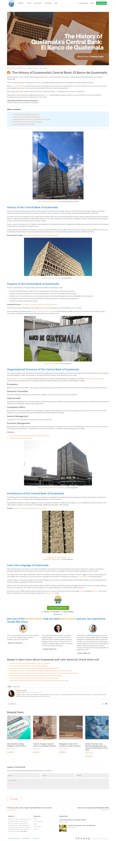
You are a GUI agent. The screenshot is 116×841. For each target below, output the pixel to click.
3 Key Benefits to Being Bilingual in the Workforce (16, 745)
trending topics (12, 704)
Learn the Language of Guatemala (23, 124)
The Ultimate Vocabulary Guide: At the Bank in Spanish (40, 235)
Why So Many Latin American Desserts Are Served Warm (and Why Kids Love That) (35, 676)
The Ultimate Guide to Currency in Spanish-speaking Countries (29, 436)
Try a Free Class (101, 3)
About (35, 819)
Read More (10, 752)
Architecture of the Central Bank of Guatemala (27, 122)
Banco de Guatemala (51, 278)
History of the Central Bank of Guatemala (26, 114)
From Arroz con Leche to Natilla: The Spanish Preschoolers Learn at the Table (34, 678)
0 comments (43, 68)
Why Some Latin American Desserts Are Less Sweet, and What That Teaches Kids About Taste (39, 681)
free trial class (50, 593)
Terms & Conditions (14, 838)
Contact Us (36, 838)
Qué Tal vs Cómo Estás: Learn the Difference (81, 825)
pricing (81, 591)
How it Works (37, 826)
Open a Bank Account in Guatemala (20, 438)
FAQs (35, 824)
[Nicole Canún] (11, 691)
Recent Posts (16, 686)
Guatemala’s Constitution (93, 379)
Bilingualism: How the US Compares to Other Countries (70, 745)
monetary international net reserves (42, 311)
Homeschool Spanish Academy (34, 692)
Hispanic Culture (33, 68)
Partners (36, 829)
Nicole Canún (22, 68)
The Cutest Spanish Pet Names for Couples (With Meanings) (28, 666)
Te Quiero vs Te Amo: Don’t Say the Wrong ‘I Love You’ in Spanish (29, 663)
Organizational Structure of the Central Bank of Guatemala (31, 119)
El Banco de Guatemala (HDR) (46, 201)
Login (91, 3)
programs (95, 591)
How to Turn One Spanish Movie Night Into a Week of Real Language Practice (33, 668)
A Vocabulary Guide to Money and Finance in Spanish (30, 508)
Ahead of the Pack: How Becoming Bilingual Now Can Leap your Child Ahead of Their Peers (96, 747)
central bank (17, 86)
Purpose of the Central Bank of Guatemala (26, 117)
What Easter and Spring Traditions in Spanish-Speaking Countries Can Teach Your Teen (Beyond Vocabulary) (43, 673)
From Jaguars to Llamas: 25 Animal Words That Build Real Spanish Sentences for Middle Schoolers (40, 671)
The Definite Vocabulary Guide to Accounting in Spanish (39, 304)
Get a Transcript (38, 821)
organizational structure (17, 379)
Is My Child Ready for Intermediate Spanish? (72, 820)
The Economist (82, 576)
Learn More (23, 831)
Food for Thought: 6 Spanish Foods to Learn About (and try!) (44, 745)
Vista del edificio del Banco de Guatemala (51, 488)
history (47, 95)
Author (9, 686)
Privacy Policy (26, 838)
